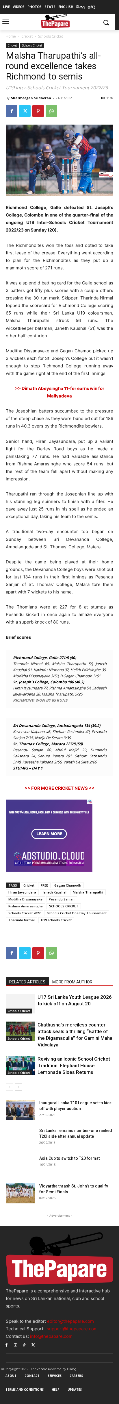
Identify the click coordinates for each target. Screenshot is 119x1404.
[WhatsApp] (51, 111)
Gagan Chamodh (67, 885)
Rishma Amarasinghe (25, 906)
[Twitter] (25, 111)
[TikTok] (24, 1345)
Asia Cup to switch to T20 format (69, 1158)
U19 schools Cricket (56, 920)
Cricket (27, 36)
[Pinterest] (38, 111)
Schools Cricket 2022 (24, 913)
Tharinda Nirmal (21, 920)
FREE (44, 885)
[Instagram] (15, 1345)
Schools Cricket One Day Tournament (77, 913)
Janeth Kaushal (54, 892)
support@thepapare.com (72, 1328)
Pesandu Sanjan (62, 899)
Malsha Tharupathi (88, 892)
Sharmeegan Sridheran (31, 98)
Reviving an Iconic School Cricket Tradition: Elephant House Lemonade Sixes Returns (74, 1065)
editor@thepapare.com (70, 1321)
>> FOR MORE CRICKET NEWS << (59, 788)
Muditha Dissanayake (25, 899)
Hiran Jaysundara (22, 892)
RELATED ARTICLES (27, 982)
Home (11, 36)
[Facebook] (11, 111)
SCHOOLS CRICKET (63, 906)
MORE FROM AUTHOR (72, 982)
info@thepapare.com (51, 1336)
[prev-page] (9, 1087)
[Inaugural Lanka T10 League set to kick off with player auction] (20, 1110)
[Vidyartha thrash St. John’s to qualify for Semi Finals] (20, 1193)
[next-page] (18, 1087)
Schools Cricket (50, 36)
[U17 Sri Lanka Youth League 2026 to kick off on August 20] (20, 1004)
